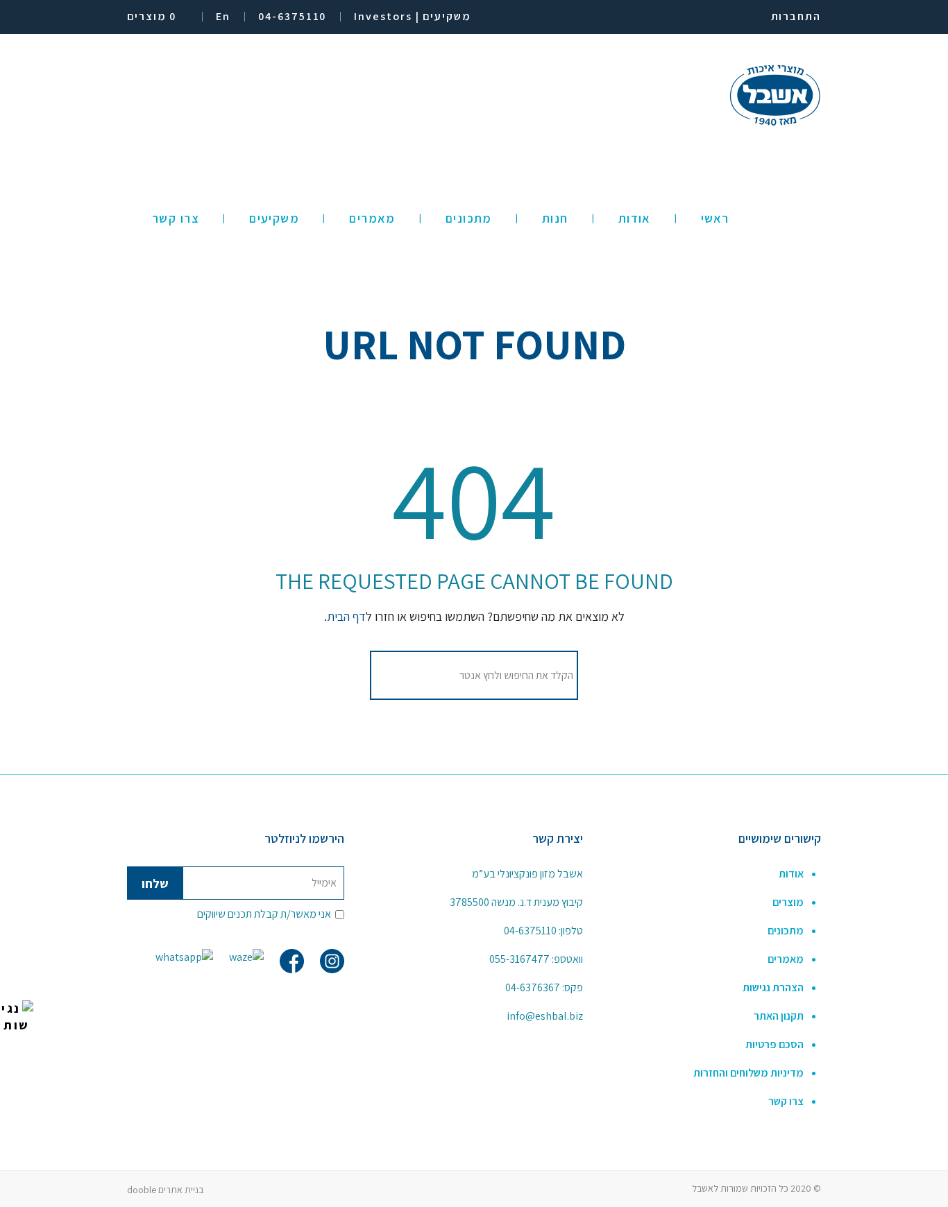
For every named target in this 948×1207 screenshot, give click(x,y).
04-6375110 (530, 930)
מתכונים (786, 930)
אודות (791, 873)
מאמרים (786, 959)
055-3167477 (519, 959)
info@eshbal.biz (545, 1016)
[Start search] (392, 675)
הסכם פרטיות (774, 1044)
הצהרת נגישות (773, 987)
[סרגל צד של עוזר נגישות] (16, 1017)
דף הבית (346, 616)
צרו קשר (786, 1101)
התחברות (796, 16)
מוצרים (788, 902)
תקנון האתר (779, 1016)
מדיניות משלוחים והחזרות (748, 1072)
